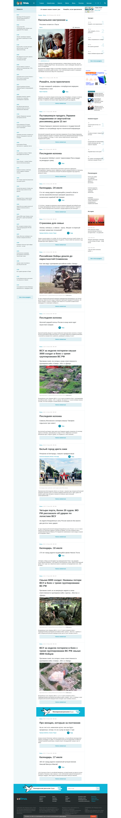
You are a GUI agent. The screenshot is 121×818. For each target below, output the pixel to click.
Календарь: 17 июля (50, 757)
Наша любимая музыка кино (95, 53)
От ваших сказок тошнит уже (50, 9)
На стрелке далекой (93, 46)
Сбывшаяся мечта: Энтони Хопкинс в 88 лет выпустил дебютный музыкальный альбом (25, 78)
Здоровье (67, 798)
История (41, 801)
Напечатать (77, 27)
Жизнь (73, 3)
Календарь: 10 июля (50, 548)
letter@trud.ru (68, 814)
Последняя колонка (50, 153)
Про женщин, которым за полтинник (59, 723)
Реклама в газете (82, 798)
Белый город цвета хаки (53, 449)
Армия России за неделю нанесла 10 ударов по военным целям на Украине (25, 208)
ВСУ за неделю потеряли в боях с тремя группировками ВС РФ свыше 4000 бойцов (60, 651)
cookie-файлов (62, 816)
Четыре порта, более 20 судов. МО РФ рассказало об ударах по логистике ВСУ (59, 513)
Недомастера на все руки (94, 151)
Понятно (93, 816)
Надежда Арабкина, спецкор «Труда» (48, 233)
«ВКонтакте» (69, 295)
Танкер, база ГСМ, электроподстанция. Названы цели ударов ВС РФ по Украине (24, 28)
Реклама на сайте (82, 796)
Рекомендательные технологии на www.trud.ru (84, 800)
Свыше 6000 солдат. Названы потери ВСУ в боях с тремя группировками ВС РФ (60, 583)
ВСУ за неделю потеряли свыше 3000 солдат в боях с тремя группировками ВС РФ (57, 353)
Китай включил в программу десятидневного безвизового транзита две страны (23, 254)
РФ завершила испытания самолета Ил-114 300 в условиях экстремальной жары (24, 58)
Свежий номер (51, 3)
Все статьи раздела (24, 297)
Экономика (54, 799)
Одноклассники (95, 799)
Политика (81, 3)
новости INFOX (91, 91)
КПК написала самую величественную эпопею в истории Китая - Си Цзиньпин (95, 231)
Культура (89, 3)
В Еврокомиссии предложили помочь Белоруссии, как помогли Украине (95, 143)
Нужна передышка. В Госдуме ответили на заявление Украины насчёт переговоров (24, 126)
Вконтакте (93, 796)
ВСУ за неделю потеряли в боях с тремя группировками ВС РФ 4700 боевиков (24, 228)
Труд (67, 91)
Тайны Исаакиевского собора (95, 39)
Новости (60, 3)
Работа (67, 3)
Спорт (66, 796)
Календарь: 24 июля (50, 188)
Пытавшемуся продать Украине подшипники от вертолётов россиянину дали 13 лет (57, 118)
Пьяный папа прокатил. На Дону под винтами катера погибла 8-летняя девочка (25, 190)
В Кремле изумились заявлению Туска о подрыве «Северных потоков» (24, 171)
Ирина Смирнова (43, 91)
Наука (66, 799)
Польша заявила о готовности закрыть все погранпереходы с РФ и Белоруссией (24, 68)
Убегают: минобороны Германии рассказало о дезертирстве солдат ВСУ (24, 38)
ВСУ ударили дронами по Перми (24, 271)
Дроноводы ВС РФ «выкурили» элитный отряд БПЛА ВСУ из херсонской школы (23, 18)
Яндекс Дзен (94, 798)
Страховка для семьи (51, 223)
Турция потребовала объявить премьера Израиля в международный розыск (25, 88)
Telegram (93, 801)
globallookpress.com (45, 60)
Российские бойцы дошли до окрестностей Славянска (55, 257)
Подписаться (98, 788)
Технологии (67, 801)
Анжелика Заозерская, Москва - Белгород (49, 456)
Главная (41, 3)
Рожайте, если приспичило (72, 9)
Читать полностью (60, 103)
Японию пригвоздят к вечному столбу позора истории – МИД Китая (96, 241)
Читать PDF (97, 10)
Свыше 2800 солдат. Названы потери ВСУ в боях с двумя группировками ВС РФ (25, 218)
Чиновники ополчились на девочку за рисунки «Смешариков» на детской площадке (25, 136)
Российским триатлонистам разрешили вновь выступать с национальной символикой (23, 108)
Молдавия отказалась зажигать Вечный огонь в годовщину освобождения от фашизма (23, 98)
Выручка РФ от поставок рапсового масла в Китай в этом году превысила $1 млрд (24, 48)
